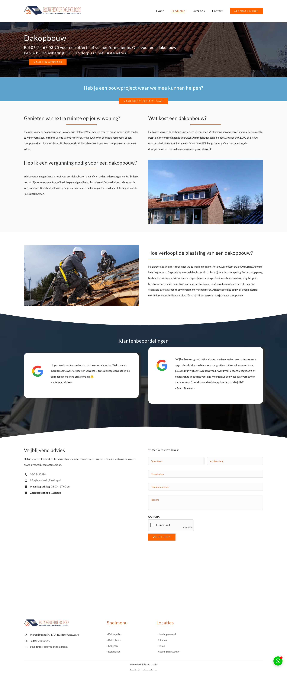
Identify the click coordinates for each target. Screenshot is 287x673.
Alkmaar (162, 640)
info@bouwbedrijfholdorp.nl (45, 480)
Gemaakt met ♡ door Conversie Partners (143, 670)
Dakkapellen (115, 634)
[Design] (52, 7)
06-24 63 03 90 (45, 47)
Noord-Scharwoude (169, 651)
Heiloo (161, 645)
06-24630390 (38, 474)
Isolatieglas (114, 651)
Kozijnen (113, 645)
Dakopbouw (114, 640)
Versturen (162, 537)
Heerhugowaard (167, 634)
